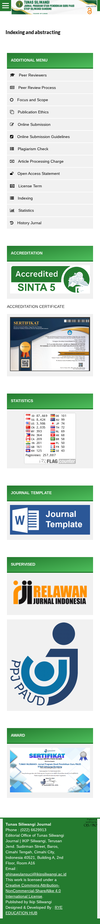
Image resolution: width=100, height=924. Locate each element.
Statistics (26, 210)
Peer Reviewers (33, 75)
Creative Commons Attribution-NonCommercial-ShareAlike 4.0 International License (33, 891)
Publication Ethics (33, 112)
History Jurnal (29, 223)
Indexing (25, 198)
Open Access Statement (39, 173)
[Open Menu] (5, 5)
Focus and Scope (32, 100)
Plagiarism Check (33, 149)
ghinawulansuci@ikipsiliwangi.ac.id (36, 874)
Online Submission (34, 124)
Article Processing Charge (41, 161)
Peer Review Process (37, 87)
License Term (30, 186)
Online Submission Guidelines (43, 136)
